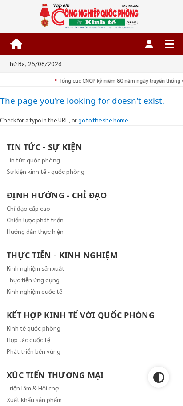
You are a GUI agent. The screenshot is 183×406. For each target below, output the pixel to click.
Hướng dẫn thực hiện (35, 231)
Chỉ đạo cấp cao (28, 208)
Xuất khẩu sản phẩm (34, 399)
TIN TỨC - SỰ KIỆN (44, 147)
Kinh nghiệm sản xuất (35, 268)
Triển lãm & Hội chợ (33, 388)
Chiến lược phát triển (35, 220)
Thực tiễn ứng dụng (33, 280)
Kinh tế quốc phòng (33, 328)
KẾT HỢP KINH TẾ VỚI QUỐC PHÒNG (81, 315)
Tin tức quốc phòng (33, 160)
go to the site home (103, 120)
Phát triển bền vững (33, 351)
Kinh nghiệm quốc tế (34, 291)
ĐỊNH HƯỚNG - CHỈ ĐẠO (57, 195)
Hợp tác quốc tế (28, 339)
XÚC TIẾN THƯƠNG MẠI (55, 375)
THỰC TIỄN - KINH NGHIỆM (62, 255)
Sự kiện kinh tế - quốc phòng (45, 171)
